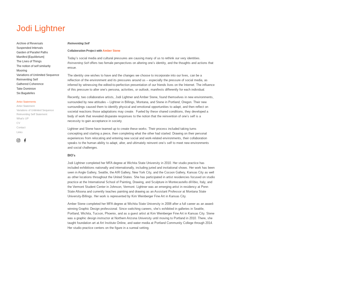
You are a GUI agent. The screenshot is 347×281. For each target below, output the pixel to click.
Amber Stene (111, 50)
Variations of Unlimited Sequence (38, 75)
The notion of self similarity (34, 66)
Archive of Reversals (30, 43)
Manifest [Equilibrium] (30, 57)
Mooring (22, 70)
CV (18, 123)
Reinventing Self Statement (32, 114)
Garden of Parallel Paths (32, 52)
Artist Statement (26, 106)
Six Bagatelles (26, 93)
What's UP (23, 118)
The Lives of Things (29, 61)
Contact (21, 127)
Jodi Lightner (41, 28)
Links (20, 132)
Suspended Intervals (30, 48)
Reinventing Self (27, 79)
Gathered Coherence (30, 84)
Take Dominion (26, 88)
